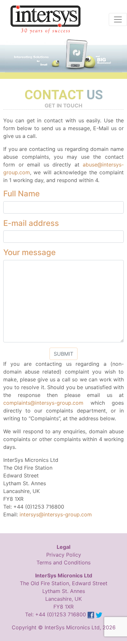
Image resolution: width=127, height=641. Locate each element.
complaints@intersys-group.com (43, 403)
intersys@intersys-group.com (56, 514)
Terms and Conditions (63, 562)
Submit (63, 354)
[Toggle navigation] (118, 19)
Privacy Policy (63, 554)
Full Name (21, 193)
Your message (29, 252)
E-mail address (31, 223)
